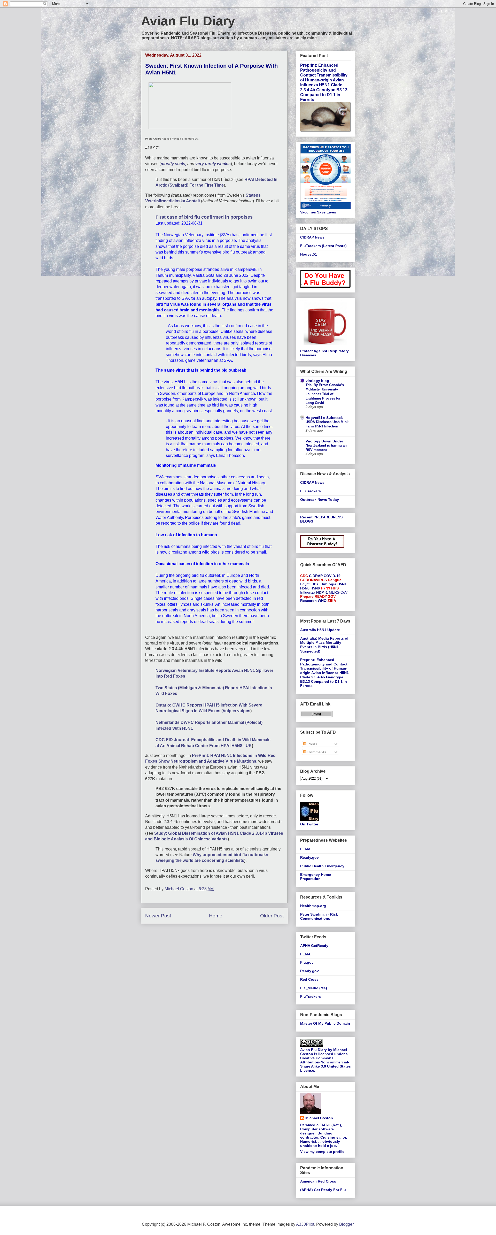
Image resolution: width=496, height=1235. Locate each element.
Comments (316, 752)
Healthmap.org (313, 906)
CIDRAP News (312, 237)
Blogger (346, 1224)
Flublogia (328, 584)
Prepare (307, 596)
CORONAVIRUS (313, 580)
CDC (304, 576)
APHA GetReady (314, 945)
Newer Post (158, 915)
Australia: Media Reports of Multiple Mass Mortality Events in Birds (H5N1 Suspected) (324, 644)
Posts (311, 744)
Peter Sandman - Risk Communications (319, 916)
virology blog (317, 381)
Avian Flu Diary (188, 21)
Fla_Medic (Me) (313, 988)
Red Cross (309, 979)
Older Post (272, 915)
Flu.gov (307, 962)
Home (215, 915)
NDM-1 (322, 592)
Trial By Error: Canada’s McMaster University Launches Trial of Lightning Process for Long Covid (325, 394)
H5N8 (304, 588)
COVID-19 (332, 576)
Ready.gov (309, 857)
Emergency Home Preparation (315, 876)
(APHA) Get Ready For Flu (323, 1190)
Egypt (304, 584)
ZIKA (332, 601)
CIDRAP (316, 576)
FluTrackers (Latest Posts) (323, 246)
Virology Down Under (324, 441)
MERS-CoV (338, 592)
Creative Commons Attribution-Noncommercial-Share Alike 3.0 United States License (325, 1064)
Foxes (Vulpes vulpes (229, 711)
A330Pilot (305, 1224)
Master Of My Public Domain (325, 1023)
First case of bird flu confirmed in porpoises (204, 217)
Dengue (335, 580)
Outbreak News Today (319, 499)
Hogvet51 (308, 254)
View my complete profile (322, 1151)
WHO (322, 601)
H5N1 (342, 584)
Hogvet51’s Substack (324, 418)
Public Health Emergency (322, 866)
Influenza (307, 592)
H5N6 (315, 588)
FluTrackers (310, 491)
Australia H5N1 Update (320, 630)
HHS (335, 588)
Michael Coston (319, 1118)
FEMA (305, 849)
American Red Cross (318, 1181)
